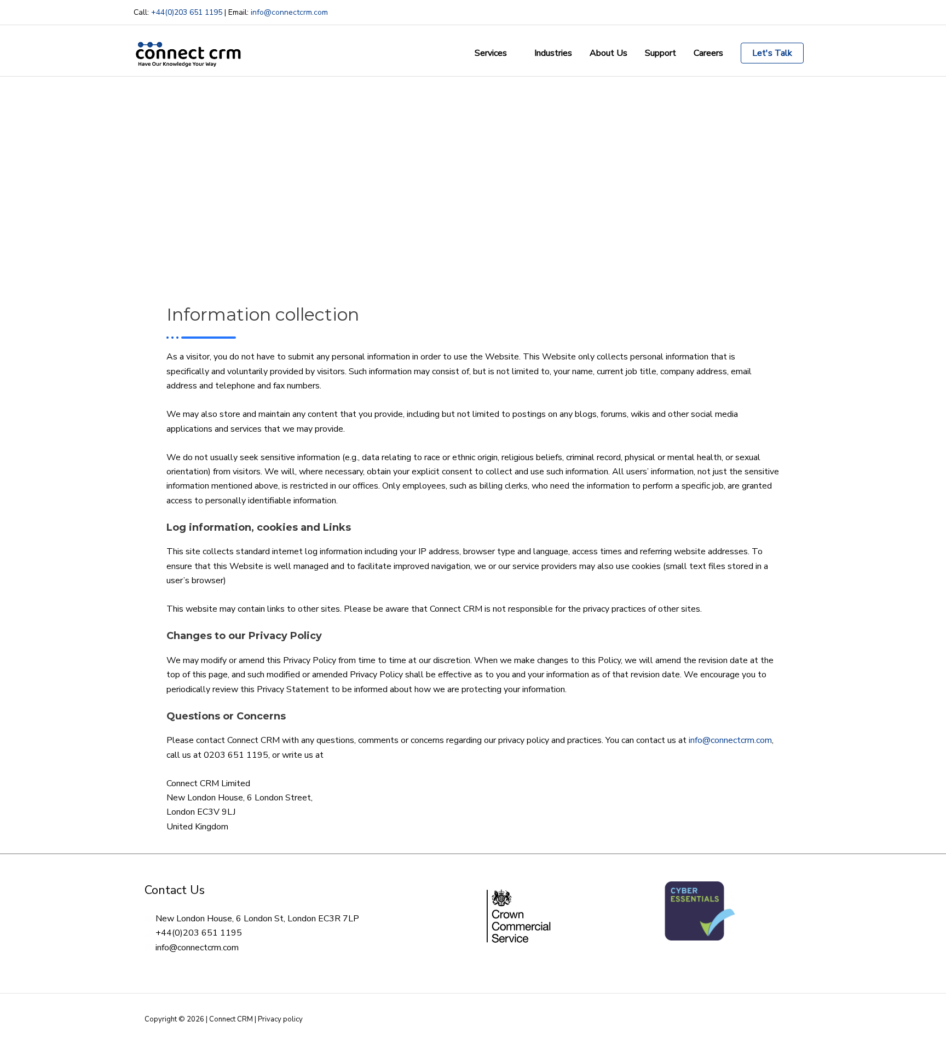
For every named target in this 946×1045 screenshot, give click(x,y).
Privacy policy (280, 1019)
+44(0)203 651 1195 (186, 12)
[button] (772, 53)
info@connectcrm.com (289, 12)
